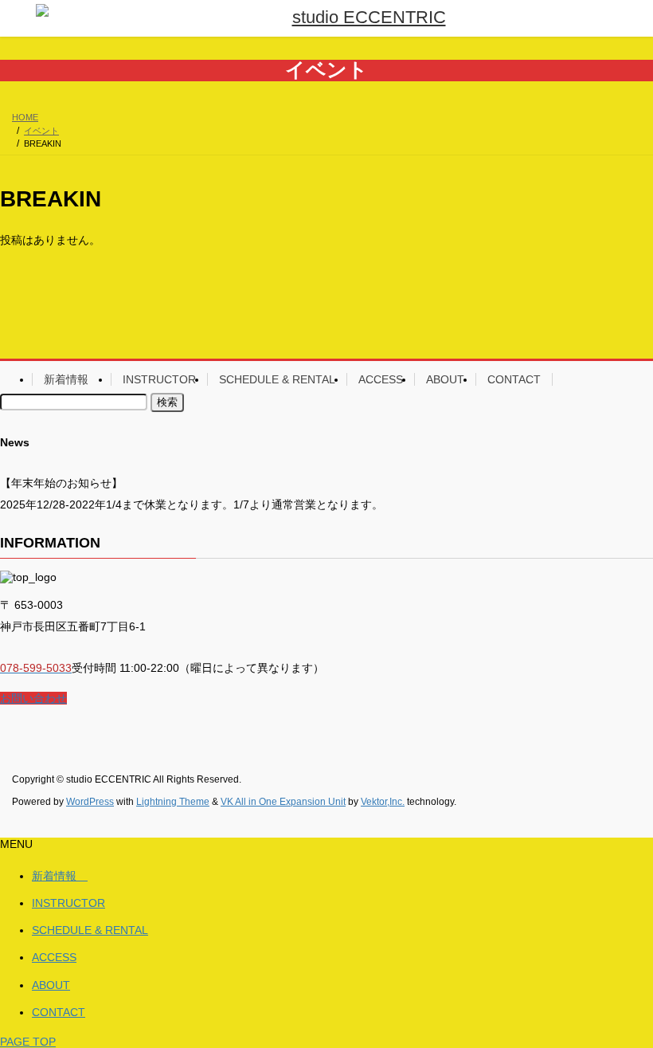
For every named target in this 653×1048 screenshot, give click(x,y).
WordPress (90, 801)
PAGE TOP (28, 1041)
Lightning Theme (172, 801)
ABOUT (445, 379)
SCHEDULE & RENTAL (277, 379)
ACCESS (380, 379)
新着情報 (72, 379)
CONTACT (514, 379)
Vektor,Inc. (383, 801)
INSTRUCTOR (159, 379)
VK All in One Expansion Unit (283, 801)
